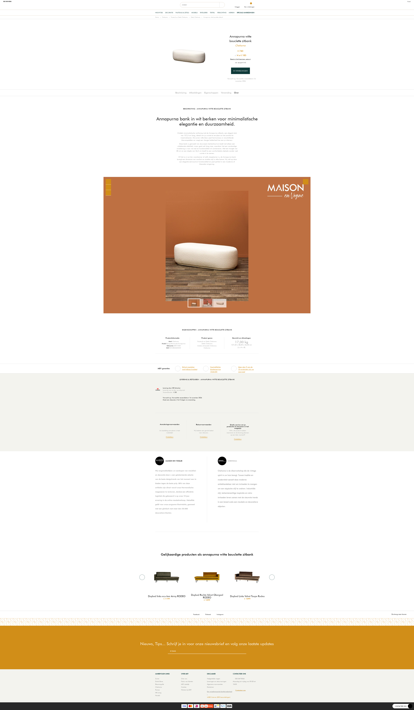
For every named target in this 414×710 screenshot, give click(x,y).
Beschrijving (180, 92)
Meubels (194, 12)
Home (157, 17)
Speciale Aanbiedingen (245, 12)
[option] (207, 245)
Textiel (212, 12)
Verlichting (221, 12)
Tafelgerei (204, 12)
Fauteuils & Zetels (182, 12)
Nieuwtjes (159, 12)
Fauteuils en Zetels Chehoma (179, 17)
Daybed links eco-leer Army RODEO (166, 596)
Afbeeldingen (195, 92)
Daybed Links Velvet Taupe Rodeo (247, 596)
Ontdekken (169, 437)
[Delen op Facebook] (108, 187)
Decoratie (169, 12)
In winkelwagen (240, 71)
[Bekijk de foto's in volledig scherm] (305, 181)
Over (236, 92)
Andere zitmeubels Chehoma (206, 346)
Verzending (226, 92)
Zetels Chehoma (195, 17)
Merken (231, 12)
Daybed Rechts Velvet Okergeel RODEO (207, 596)
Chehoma (165, 17)
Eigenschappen (211, 92)
